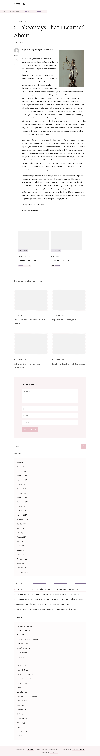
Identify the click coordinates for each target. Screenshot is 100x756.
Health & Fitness (22, 670)
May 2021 (20, 550)
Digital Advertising (23, 648)
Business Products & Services (27, 639)
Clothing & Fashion (23, 644)
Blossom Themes (78, 749)
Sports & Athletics (23, 718)
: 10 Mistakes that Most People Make (29, 321)
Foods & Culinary (20, 21)
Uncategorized (22, 731)
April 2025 (20, 467)
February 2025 (22, 471)
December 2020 (22, 568)
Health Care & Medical (25, 674)
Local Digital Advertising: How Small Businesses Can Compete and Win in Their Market (47, 594)
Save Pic (20, 4)
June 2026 (20, 462)
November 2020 (22, 572)
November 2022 (22, 519)
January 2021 (21, 563)
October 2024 (21, 484)
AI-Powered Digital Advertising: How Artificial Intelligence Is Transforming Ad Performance (49, 599)
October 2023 (21, 506)
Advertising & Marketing (25, 626)
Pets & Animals (22, 701)
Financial (20, 661)
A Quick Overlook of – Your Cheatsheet (28, 366)
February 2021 (22, 559)
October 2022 (21, 524)
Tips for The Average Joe (65, 319)
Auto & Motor (21, 635)
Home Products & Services (26, 679)
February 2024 (22, 493)
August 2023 (21, 510)
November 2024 (22, 480)
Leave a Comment (17, 64)
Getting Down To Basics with (33, 204)
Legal (19, 687)
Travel (19, 727)
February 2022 (22, 532)
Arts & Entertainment (24, 630)
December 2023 (22, 502)
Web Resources (22, 736)
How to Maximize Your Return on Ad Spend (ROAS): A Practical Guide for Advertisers (46, 609)
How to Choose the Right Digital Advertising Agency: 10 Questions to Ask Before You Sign (48, 589)
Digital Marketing (23, 652)
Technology (21, 723)
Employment (21, 657)
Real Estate (21, 705)
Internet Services (23, 683)
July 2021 (20, 541)
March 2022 (21, 528)
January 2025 (22, 475)
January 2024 (22, 497)
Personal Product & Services (27, 696)
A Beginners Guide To (30, 210)
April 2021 (20, 554)
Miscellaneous (22, 692)
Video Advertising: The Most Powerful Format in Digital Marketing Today (42, 604)
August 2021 (21, 537)
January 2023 (22, 515)
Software (20, 714)
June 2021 (20, 546)
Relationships (21, 709)
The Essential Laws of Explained (68, 364)
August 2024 (21, 489)
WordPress (54, 752)
